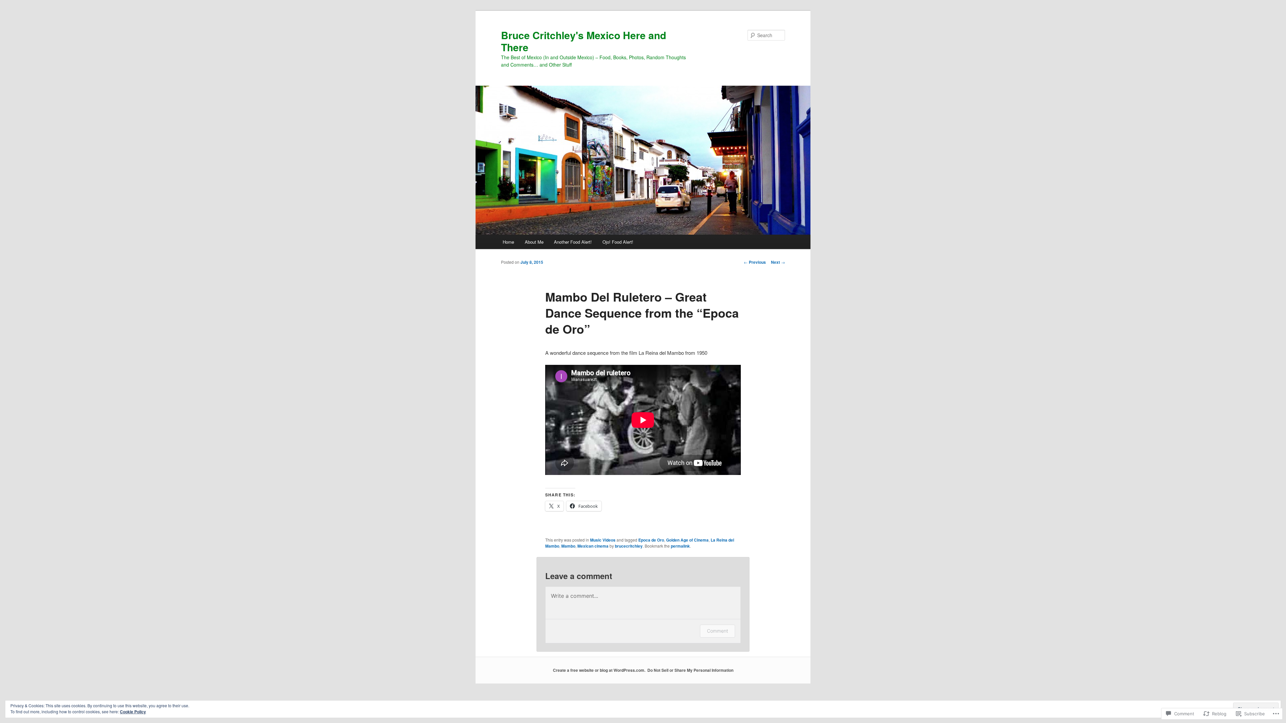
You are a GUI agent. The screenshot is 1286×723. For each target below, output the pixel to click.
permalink (680, 546)
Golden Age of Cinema (687, 540)
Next (778, 262)
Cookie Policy (133, 712)
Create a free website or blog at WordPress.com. (599, 670)
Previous (755, 262)
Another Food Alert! (573, 242)
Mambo (568, 546)
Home (508, 242)
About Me (534, 242)
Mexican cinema (593, 546)
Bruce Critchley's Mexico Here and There (583, 41)
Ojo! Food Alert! (617, 242)
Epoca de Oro (651, 540)
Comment (717, 631)
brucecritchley (629, 546)
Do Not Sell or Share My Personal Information (690, 670)
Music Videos (603, 540)
